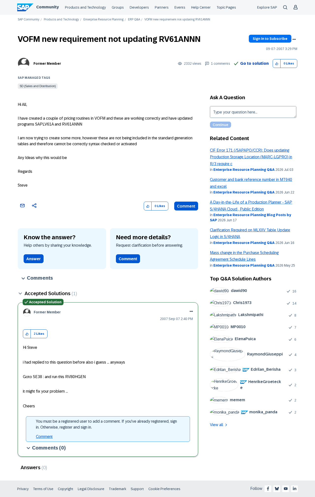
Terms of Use (43, 489)
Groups (118, 7)
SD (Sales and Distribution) (38, 86)
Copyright (65, 489)
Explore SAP (267, 7)
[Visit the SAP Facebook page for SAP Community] (268, 489)
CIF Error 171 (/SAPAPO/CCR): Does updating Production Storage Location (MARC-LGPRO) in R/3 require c (251, 157)
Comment (186, 206)
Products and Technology (85, 7)
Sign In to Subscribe (270, 39)
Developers (139, 7)
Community (47, 7)
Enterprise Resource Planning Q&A (244, 170)
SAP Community (28, 19)
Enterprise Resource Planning (103, 19)
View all (216, 425)
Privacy (23, 489)
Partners (162, 7)
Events (179, 7)
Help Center (201, 7)
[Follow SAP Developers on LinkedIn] (295, 489)
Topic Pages (226, 7)
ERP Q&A (134, 19)
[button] (277, 63)
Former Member (47, 63)
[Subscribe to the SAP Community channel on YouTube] (286, 489)
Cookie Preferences (164, 489)
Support (137, 489)
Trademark (117, 489)
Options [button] (294, 39)
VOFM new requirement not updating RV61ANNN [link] (177, 19)
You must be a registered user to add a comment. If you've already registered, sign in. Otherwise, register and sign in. (106, 424)
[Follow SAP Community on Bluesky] (277, 489)
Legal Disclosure (91, 489)
